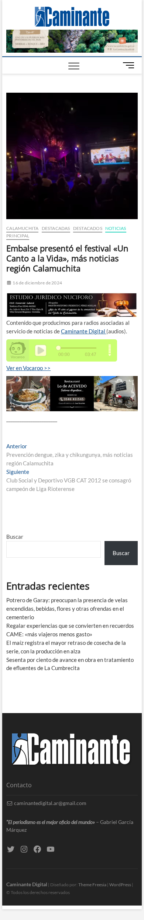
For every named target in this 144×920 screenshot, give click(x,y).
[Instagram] (24, 849)
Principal (17, 235)
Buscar (14, 536)
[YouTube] (50, 849)
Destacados (87, 228)
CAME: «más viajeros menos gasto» (49, 634)
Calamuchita (22, 228)
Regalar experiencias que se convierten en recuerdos (70, 625)
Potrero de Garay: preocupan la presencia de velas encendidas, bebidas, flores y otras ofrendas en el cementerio (67, 608)
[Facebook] (37, 849)
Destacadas (56, 228)
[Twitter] (10, 849)
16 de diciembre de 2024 (37, 283)
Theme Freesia (92, 884)
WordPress (120, 884)
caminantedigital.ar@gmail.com (49, 803)
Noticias (115, 228)
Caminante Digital (83, 331)
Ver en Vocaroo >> (28, 368)
